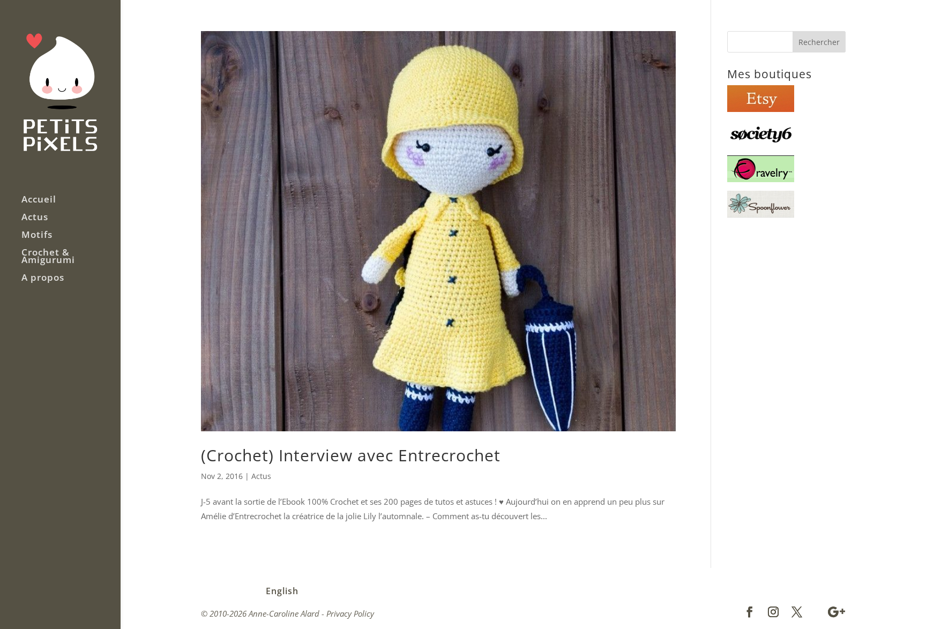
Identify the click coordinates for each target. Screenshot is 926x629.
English (282, 591)
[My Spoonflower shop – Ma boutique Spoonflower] (760, 214)
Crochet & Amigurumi (48, 257)
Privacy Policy (350, 613)
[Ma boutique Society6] (760, 144)
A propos (42, 278)
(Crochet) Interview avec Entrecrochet (351, 455)
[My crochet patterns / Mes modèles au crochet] (760, 179)
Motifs (37, 236)
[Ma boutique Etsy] (760, 108)
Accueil (38, 200)
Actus (34, 218)
